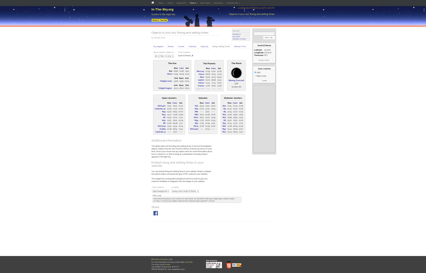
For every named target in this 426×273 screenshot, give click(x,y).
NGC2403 (194, 129)
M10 (224, 132)
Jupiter (201, 80)
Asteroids (192, 46)
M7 (164, 117)
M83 (196, 114)
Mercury (200, 71)
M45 (164, 112)
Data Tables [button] (205, 3)
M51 (196, 123)
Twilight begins (165, 88)
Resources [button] (218, 3)
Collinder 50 (160, 109)
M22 (224, 106)
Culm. (181, 68)
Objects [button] (193, 3)
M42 (164, 120)
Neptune (200, 89)
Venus (201, 74)
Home (155, 20)
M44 (164, 114)
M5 (225, 112)
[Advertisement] (264, 119)
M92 (224, 129)
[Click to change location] (192, 56)
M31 (196, 106)
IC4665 (163, 129)
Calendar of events (239, 39)
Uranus (201, 86)
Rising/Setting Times (221, 46)
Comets (181, 46)
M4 (224, 109)
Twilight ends (166, 81)
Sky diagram (158, 46)
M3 (225, 120)
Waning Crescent (236, 80)
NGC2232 (162, 126)
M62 (224, 126)
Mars (202, 77)
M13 (224, 114)
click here (188, 262)
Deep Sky (204, 46)
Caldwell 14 (160, 132)
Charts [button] (170, 3)
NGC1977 (162, 106)
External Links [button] (232, 3)
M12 (224, 117)
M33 (196, 109)
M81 (196, 112)
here (168, 264)
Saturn (201, 83)
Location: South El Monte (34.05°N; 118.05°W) (256, 8)
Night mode (261, 76)
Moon (169, 74)
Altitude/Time (240, 46)
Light (258, 72)
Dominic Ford (158, 259)
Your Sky (163, 20)
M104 (196, 126)
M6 (164, 123)
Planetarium (237, 34)
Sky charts (236, 36)
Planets (171, 46)
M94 (196, 120)
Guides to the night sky (163, 14)
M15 (224, 123)
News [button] (161, 3)
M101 (196, 117)
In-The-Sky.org (162, 9)
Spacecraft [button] (181, 3)
